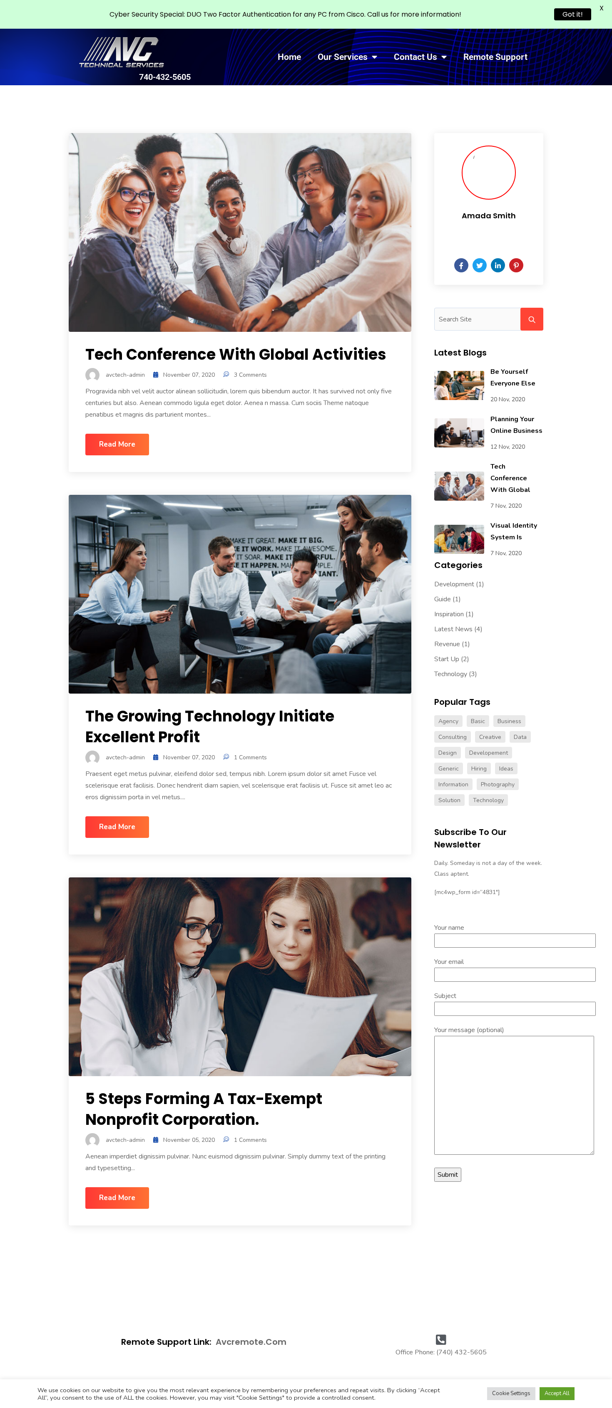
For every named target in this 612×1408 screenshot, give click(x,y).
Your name (449, 927)
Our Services (343, 57)
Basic (478, 721)
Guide (442, 599)
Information (453, 784)
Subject (445, 995)
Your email (449, 961)
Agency (448, 721)
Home (289, 57)
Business (509, 721)
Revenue (447, 644)
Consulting (452, 737)
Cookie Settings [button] (511, 1393)
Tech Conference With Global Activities (235, 354)
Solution (449, 800)
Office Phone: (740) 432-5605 (441, 1352)
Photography (498, 784)
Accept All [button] (557, 1393)
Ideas (506, 769)
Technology (450, 674)
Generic (448, 769)
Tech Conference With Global (510, 478)
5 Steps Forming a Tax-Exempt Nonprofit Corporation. (203, 1109)
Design (447, 753)
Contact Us (415, 57)
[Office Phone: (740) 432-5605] (441, 1337)
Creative (490, 737)
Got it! (572, 14)
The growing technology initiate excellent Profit (209, 727)
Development (454, 584)
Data (520, 737)
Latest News (453, 629)
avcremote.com (251, 1342)
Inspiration (449, 614)
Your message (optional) (469, 1030)
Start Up (446, 659)
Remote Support (495, 57)
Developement (488, 753)
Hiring (479, 769)
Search (531, 319)
